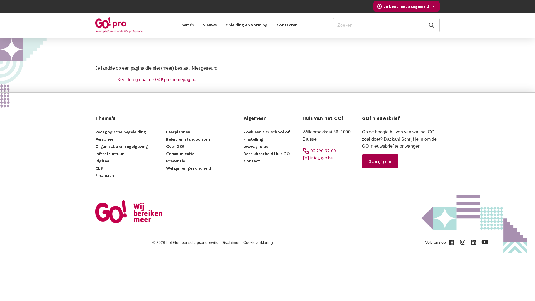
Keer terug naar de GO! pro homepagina (156, 79)
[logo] (119, 25)
